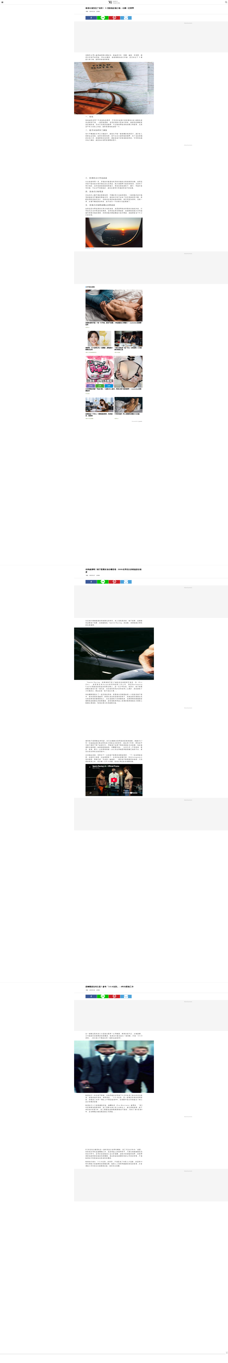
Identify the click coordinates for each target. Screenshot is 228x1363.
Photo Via (90, 248)
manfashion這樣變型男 (114, 2)
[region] (188, 37)
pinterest (114, 18)
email (126, 18)
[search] (226, 2)
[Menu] (2, 2)
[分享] (91, 18)
